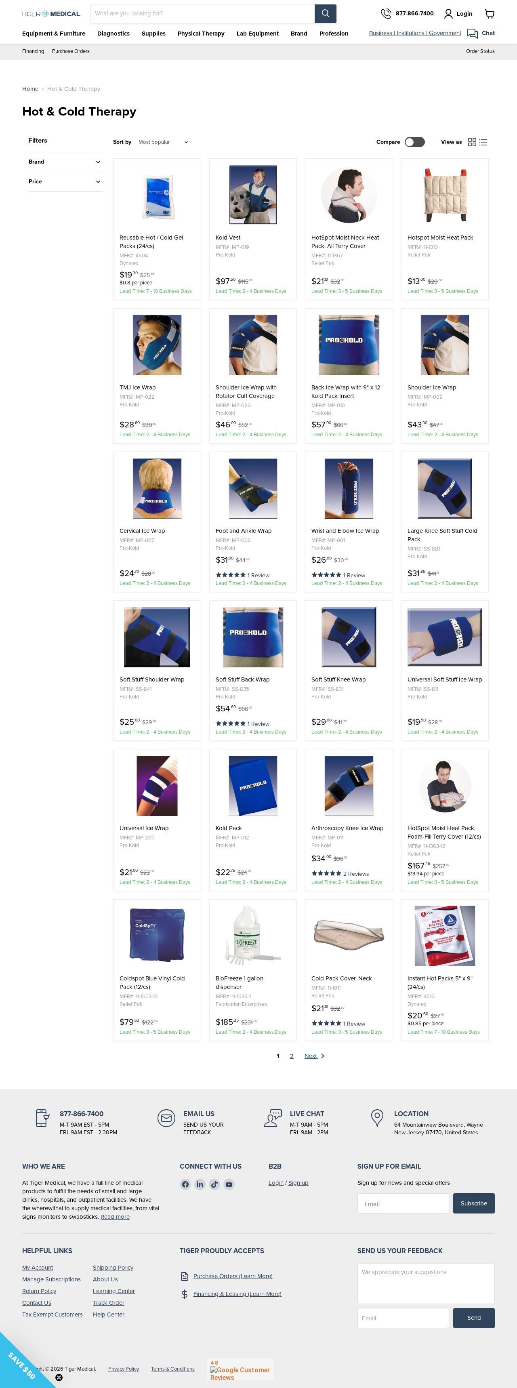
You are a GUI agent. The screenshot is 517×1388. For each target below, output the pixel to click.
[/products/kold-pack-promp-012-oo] (253, 785)
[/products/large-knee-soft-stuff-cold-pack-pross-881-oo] (445, 488)
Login (276, 1182)
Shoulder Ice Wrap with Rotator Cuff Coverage (246, 391)
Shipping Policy (113, 1267)
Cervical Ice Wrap (142, 531)
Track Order (108, 1302)
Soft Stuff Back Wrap (243, 679)
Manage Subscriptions (51, 1279)
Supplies (154, 33)
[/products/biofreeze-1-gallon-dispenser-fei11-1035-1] (253, 936)
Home (30, 89)
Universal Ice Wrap (144, 828)
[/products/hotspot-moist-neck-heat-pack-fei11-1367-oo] (349, 195)
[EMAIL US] (191, 1123)
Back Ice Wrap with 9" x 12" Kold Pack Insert (346, 391)
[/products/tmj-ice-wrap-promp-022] (157, 345)
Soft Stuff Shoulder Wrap (152, 679)
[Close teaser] (59, 1377)
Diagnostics (113, 33)
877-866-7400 (415, 14)
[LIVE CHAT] (296, 1123)
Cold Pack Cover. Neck (341, 978)
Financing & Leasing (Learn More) (237, 1293)
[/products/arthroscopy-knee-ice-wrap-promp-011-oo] (349, 785)
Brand (299, 33)
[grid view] (472, 142)
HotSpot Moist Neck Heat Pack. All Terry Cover (345, 241)
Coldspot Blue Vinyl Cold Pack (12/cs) (152, 982)
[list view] (483, 142)
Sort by (122, 142)
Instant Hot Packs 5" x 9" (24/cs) (440, 982)
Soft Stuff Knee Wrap (338, 679)
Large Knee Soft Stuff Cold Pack (442, 535)
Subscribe (474, 1203)
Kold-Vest (228, 237)
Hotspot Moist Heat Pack (440, 237)
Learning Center (114, 1291)
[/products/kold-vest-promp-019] (253, 195)
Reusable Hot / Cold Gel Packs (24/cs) (151, 241)
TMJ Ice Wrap (138, 387)
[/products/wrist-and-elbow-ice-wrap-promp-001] (349, 488)
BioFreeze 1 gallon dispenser (239, 982)
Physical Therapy (201, 33)
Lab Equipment (258, 33)
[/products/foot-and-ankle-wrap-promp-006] (253, 488)
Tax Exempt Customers (52, 1314)
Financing (33, 51)
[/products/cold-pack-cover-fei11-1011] (349, 936)
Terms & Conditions (173, 1368)
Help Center (108, 1314)
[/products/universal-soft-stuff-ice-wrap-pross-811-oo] (445, 637)
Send (474, 1317)
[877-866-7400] (75, 1123)
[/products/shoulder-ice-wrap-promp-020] (253, 345)
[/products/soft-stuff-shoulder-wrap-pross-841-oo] (157, 637)
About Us (105, 1279)
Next (311, 1056)
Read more (115, 1216)
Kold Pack (229, 828)
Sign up (298, 1182)
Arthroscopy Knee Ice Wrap (347, 828)
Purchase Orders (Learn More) (233, 1276)
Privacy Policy (123, 1368)
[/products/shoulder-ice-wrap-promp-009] (445, 345)
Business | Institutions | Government (415, 33)
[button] (232, 574)
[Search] (325, 13)
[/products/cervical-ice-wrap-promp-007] (157, 488)
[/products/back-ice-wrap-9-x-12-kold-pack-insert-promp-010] (349, 345)
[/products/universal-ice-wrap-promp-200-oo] (157, 785)
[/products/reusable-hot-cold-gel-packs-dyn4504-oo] (157, 195)
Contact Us (36, 1302)
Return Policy (39, 1291)
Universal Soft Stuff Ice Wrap (445, 679)
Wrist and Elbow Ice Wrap (345, 531)
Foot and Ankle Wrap (244, 531)
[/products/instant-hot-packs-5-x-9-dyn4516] (445, 936)
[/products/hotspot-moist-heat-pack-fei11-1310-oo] (445, 195)
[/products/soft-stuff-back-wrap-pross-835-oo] (253, 637)
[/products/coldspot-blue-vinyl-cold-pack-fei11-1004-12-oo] (157, 936)
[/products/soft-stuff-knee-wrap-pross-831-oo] (349, 637)
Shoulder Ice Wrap (432, 387)
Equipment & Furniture (53, 33)
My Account (37, 1267)
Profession (334, 33)
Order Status (480, 51)
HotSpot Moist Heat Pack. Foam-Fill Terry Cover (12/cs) (444, 832)
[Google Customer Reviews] (240, 1369)
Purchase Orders (71, 51)
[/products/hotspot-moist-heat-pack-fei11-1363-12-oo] (445, 785)
